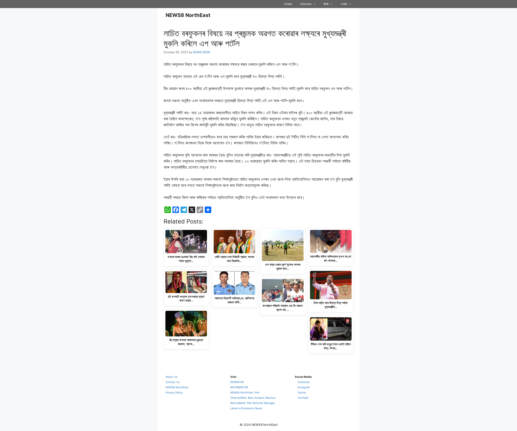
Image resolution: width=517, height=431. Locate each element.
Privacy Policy (174, 392)
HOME (288, 4)
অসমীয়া (344, 4)
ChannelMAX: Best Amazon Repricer (253, 397)
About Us (172, 376)
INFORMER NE (239, 387)
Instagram (303, 387)
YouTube (302, 397)
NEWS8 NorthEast (188, 15)
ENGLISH (306, 4)
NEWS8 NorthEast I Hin (245, 392)
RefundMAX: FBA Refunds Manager (252, 403)
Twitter (301, 392)
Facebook (303, 382)
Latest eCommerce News (246, 408)
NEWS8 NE (237, 382)
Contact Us (173, 382)
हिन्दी (326, 4)
